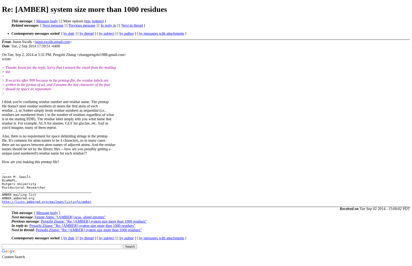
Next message (52, 25)
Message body (47, 21)
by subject (106, 33)
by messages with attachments (161, 33)
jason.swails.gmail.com (52, 42)
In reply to (108, 25)
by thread (87, 33)
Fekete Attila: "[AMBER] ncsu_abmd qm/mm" (70, 217)
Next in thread (132, 25)
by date (68, 33)
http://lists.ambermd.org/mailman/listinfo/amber (47, 202)
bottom (97, 21)
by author (126, 33)
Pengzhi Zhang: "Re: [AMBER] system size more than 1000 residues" (94, 221)
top (87, 21)
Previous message (82, 25)
